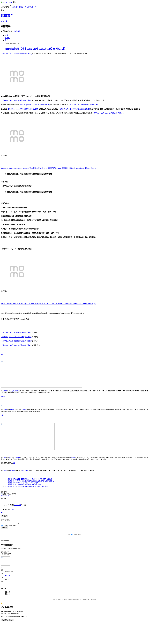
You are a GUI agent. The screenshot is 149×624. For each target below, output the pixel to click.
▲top (2, 512)
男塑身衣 (24, 409)
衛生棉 (5, 470)
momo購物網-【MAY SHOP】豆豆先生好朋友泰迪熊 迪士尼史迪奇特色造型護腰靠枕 (29, 481)
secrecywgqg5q (5, 495)
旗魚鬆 (73, 457)
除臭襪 (5, 391)
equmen (12, 409)
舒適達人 (12, 470)
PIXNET (59, 599)
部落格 (7, 38)
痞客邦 (16, 505)
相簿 (6, 35)
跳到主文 (4, 21)
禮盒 (14, 463)
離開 (11, 620)
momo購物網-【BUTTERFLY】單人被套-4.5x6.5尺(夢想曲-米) (22, 483)
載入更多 (4, 516)
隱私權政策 (86, 599)
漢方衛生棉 (25, 470)
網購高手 (7, 15)
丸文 (10, 457)
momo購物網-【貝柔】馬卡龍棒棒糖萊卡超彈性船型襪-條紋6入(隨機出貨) (26, 486)
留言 (19, 505)
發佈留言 (4, 527)
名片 (6, 40)
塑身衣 (3, 396)
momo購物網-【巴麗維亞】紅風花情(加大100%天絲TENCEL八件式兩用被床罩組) (28, 479)
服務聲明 (93, 599)
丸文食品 (17, 457)
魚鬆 (2, 415)
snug (2, 354)
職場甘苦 (14, 509)
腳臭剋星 (15, 391)
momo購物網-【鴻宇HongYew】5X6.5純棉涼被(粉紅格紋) (35, 48)
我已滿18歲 (5, 620)
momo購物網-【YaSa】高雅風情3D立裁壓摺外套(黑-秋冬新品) (23, 485)
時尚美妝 (17, 31)
